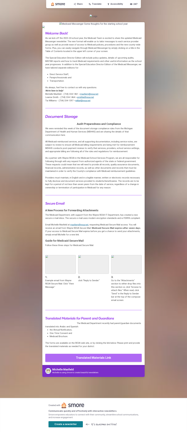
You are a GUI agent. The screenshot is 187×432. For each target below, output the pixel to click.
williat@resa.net (82, 100)
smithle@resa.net (85, 97)
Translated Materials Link (93, 357)
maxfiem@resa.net (89, 94)
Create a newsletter (65, 424)
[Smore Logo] (58, 4)
